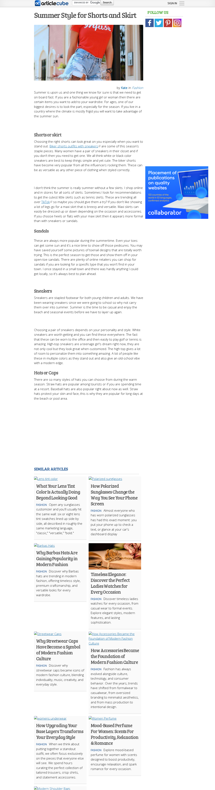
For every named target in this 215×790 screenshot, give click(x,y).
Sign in (172, 3)
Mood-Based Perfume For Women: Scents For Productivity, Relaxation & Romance (114, 734)
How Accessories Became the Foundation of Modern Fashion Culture (115, 656)
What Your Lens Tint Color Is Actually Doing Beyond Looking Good (58, 492)
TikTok (45, 202)
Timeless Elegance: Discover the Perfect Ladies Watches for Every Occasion (110, 583)
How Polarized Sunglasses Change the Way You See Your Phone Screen (114, 495)
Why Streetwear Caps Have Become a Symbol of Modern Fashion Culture (58, 650)
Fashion (137, 88)
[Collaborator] (176, 216)
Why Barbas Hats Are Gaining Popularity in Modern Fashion (56, 558)
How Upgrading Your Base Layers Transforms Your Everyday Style (59, 731)
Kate (124, 88)
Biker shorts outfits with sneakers (74, 146)
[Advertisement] (107, 434)
